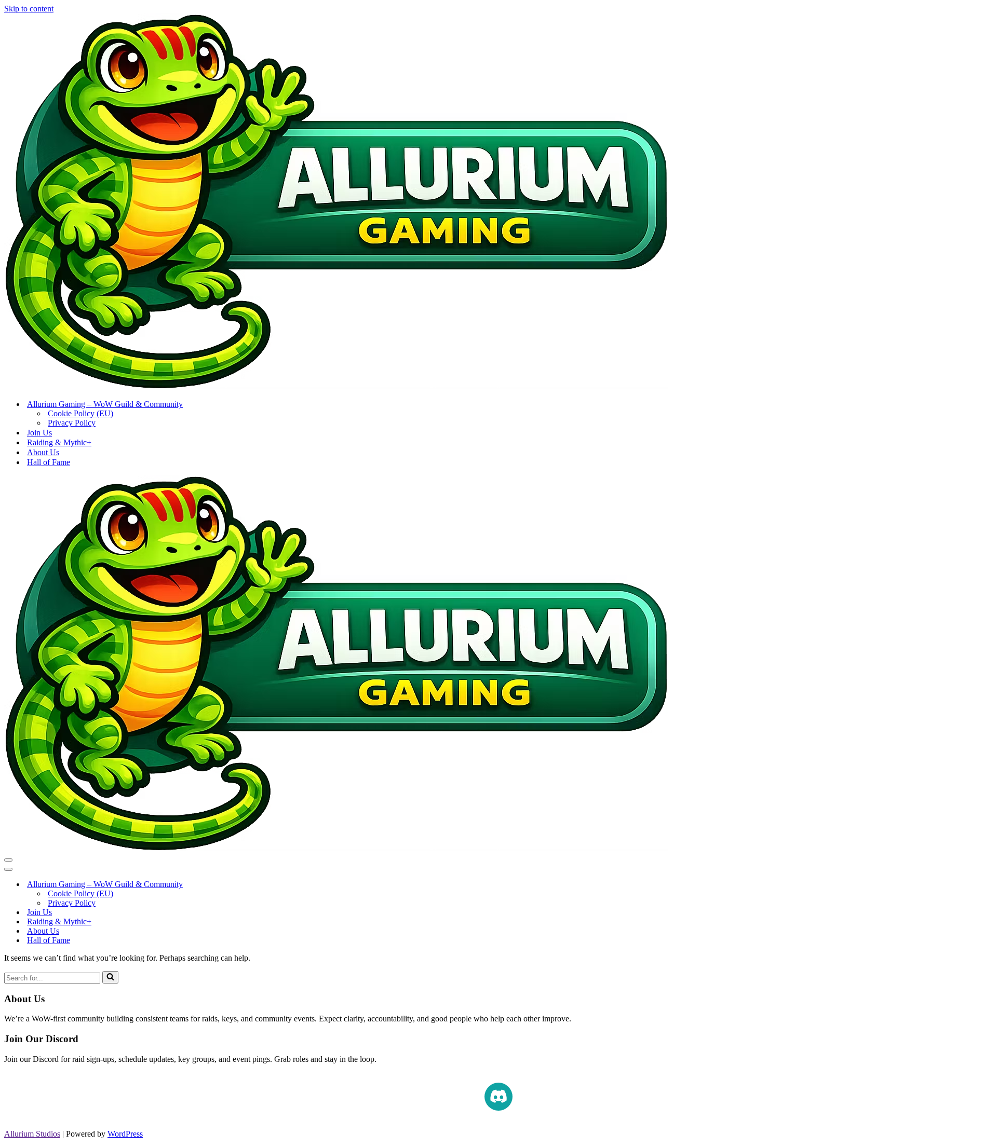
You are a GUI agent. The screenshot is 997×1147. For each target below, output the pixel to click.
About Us (43, 452)
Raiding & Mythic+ (59, 442)
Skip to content (28, 8)
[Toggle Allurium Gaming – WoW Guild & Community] (186, 884)
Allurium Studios (32, 1133)
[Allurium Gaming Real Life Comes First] (336, 385)
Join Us (39, 432)
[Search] (110, 977)
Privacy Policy (72, 422)
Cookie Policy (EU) (80, 413)
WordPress (125, 1133)
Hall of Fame (48, 462)
